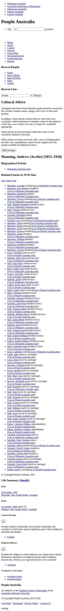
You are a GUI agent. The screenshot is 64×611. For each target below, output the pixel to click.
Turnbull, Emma (14, 459)
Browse (10, 61)
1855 (15, 492)
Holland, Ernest (14, 325)
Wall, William (13, 408)
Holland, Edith (14, 279)
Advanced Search (15, 56)
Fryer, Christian (14, 252)
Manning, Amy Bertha (17, 188)
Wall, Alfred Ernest (16, 330)
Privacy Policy (31, 603)
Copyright (6, 603)
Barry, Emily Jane (15, 268)
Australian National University (15, 593)
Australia (33, 495)
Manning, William (15, 239)
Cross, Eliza (12, 360)
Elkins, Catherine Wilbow (19, 424)
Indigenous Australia (16, 9)
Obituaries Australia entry (19, 169)
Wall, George (13, 402)
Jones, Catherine (15, 352)
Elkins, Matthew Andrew (19, 429)
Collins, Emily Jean (16, 285)
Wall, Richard (13, 386)
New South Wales (19, 495)
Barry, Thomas (14, 293)
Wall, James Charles (16, 418)
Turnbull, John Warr (16, 303)
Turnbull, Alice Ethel (17, 464)
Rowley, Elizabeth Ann (18, 381)
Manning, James (14, 234)
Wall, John (12, 392)
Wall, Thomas (13, 210)
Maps (9, 80)
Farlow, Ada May (15, 274)
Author (10, 83)
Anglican (11, 565)
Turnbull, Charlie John (17, 453)
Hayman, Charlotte (16, 365)
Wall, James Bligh (15, 319)
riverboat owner (14, 576)
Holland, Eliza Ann (16, 258)
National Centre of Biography (33, 590)
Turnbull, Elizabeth (16, 215)
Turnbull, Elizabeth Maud (19, 435)
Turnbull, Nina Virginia (18, 440)
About (10, 45)
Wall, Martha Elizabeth (18, 204)
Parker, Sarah (13, 469)
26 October (6, 492)
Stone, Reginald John (17, 346)
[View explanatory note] (3, 521)
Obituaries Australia (16, 3)
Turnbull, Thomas (15, 298)
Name (10, 72)
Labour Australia (15, 14)
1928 (14, 506)
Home (10, 42)
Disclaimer (18, 603)
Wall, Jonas (12, 413)
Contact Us (45, 603)
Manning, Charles (15, 250)
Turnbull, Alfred (14, 445)
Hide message (8, 150)
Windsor (5, 509)
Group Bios (12, 53)
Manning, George (15, 199)
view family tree (8, 180)
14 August (6, 506)
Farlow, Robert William (18, 341)
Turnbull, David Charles (18, 448)
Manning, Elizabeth (16, 194)
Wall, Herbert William (17, 335)
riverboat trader (14, 579)
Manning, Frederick (16, 244)
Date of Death (13, 78)
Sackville (5, 495)
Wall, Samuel (13, 397)
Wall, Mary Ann (14, 376)
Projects (11, 50)
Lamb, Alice (13, 354)
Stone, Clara (13, 290)
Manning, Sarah (14, 223)
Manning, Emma (15, 226)
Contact (10, 48)
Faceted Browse (14, 58)
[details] (24, 480)
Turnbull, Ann (13, 220)
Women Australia (15, 11)
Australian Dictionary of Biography (23, 6)
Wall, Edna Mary (15, 263)
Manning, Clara (14, 228)
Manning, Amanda (16, 185)
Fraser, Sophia (14, 370)
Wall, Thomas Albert (17, 309)
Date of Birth (13, 75)
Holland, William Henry (18, 314)
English (10, 537)
